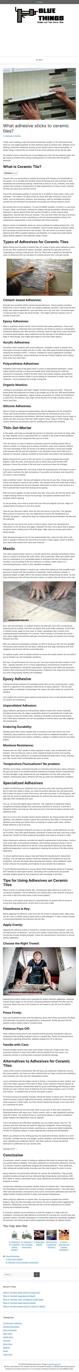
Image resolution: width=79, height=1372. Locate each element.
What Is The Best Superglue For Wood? (19, 1296)
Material (6, 1348)
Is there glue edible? (39, 1243)
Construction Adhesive (12, 1323)
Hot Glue (6, 1341)
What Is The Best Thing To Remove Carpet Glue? (23, 1300)
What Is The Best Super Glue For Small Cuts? (21, 1293)
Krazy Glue (7, 1344)
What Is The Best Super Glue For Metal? (19, 1303)
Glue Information (13, 1256)
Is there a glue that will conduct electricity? (64, 1246)
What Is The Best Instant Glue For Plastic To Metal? (24, 1306)
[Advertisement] (39, 41)
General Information (11, 1327)
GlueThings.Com (54, 1364)
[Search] (37, 1274)
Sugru (5, 1351)
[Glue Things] (39, 15)
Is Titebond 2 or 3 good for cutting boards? (14, 1246)
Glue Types (7, 1334)
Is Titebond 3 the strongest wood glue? (22, 1262)
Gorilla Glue (8, 1337)
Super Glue (7, 1355)
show (15, 173)
